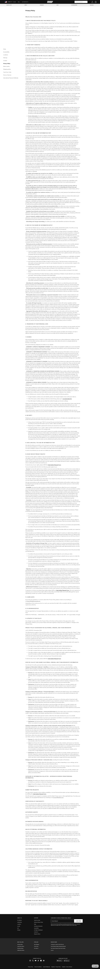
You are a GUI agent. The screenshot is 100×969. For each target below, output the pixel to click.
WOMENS (42, 5)
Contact (5, 60)
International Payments (38, 926)
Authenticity (25, 1)
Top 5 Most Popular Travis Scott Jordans (58, 948)
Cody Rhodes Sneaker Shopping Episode (58, 946)
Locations (5, 54)
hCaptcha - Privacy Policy (56, 966)
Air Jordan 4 (36, 948)
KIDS (58, 5)
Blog (14, 1)
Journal (18, 926)
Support (36, 917)
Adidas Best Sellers (20, 950)
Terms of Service (7, 75)
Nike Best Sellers (20, 948)
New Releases (36, 944)
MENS (26, 5)
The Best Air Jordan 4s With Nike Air (57, 944)
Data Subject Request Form (54, 465)
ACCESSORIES (74, 5)
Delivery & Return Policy (38, 922)
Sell (19, 1)
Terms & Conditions (38, 966)
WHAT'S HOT (9, 5)
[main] (61, 459)
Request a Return (37, 934)
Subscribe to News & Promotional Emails (61, 917)
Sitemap (5, 57)
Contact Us (36, 932)
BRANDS (92, 5)
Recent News (54, 942)
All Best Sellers (20, 944)
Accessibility (6, 52)
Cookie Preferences (46, 966)
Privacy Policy (6, 63)
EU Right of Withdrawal (38, 930)
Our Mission (19, 920)
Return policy (6, 66)
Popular (36, 942)
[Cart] (96, 2)
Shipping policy (7, 69)
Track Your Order (7, 72)
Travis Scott (36, 946)
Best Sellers (20, 942)
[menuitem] (14, 2)
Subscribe (78, 921)
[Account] (92, 2)
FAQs (4, 49)
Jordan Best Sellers (20, 946)
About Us (19, 917)
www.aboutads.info (67, 399)
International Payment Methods (10, 78)
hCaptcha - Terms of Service (67, 966)
